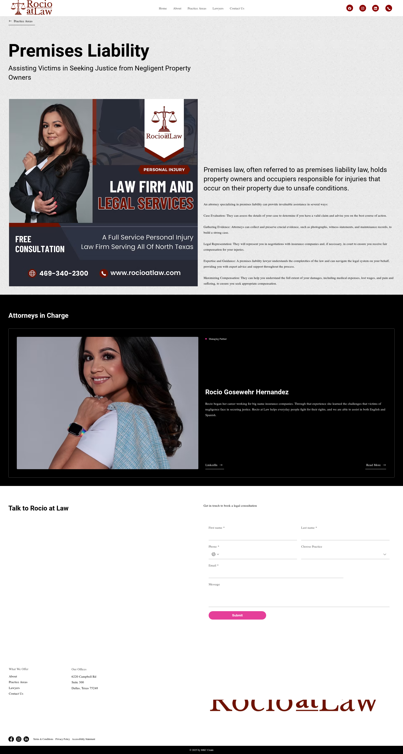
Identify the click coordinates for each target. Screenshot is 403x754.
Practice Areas (18, 682)
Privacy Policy (62, 739)
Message (214, 584)
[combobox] (345, 554)
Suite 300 (78, 682)
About (13, 676)
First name (217, 527)
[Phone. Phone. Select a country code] (215, 554)
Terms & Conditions (43, 739)
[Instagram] (18, 739)
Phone (214, 546)
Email (214, 565)
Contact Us (16, 693)
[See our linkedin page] (349, 8)
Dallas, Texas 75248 (85, 688)
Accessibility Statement (83, 739)
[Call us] (388, 8)
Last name (309, 527)
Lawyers (14, 688)
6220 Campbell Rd (84, 676)
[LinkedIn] (26, 739)
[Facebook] (11, 739)
